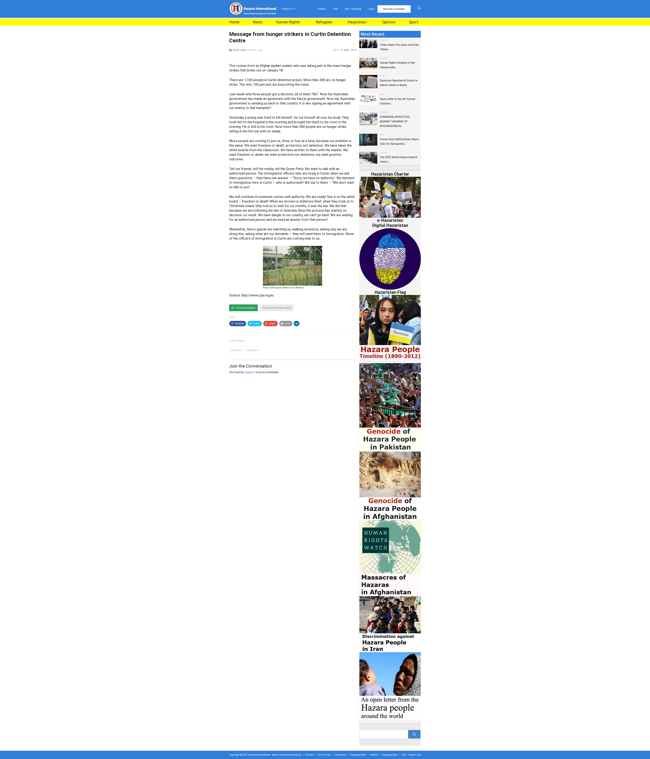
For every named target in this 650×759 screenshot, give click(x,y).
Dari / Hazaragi (353, 8)
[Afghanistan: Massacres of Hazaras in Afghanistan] (390, 558)
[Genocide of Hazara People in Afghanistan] (390, 485)
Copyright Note (358, 754)
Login (371, 8)
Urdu (335, 8)
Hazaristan (357, 22)
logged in (249, 372)
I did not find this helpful (278, 307)
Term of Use (324, 754)
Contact (309, 754)
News (257, 22)
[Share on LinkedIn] (296, 323)
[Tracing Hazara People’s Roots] (390, 734)
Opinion (388, 22)
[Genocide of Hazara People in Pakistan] (390, 407)
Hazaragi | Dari (389, 754)
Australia (236, 350)
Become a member (394, 8)
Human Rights (288, 22)
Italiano (322, 8)
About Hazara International (286, 754)
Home (234, 22)
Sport (413, 22)
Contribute (340, 754)
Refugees (324, 22)
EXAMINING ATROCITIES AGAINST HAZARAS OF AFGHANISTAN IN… (395, 121)
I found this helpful (245, 307)
